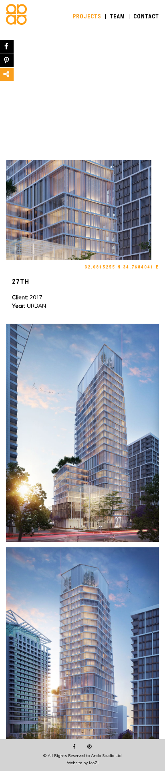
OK (133, 52)
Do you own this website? (55, 52)
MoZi (94, 762)
